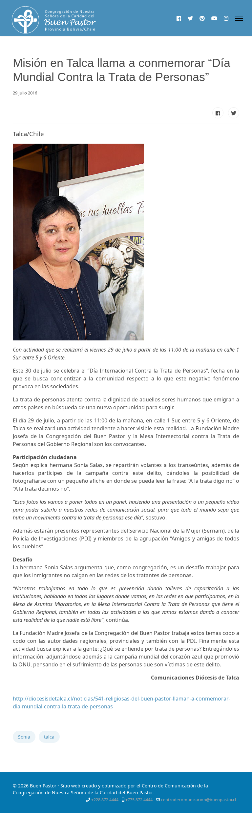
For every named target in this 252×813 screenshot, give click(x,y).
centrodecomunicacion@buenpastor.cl (198, 800)
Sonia (24, 737)
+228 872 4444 (104, 800)
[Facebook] (179, 18)
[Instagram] (226, 18)
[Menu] (239, 18)
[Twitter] (190, 18)
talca (49, 737)
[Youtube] (214, 18)
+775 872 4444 (139, 800)
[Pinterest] (202, 18)
